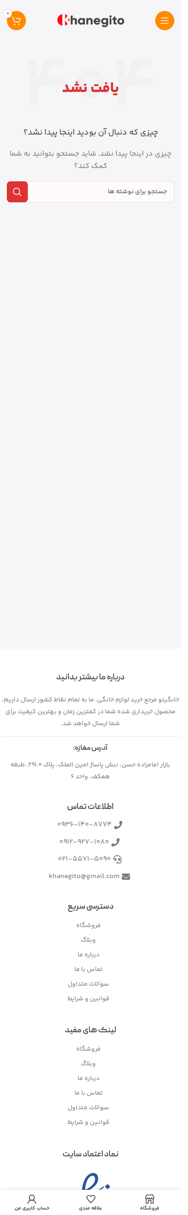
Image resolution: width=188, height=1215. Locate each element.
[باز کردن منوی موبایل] (165, 20)
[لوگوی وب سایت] (91, 20)
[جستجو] (17, 191)
